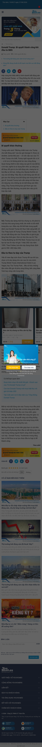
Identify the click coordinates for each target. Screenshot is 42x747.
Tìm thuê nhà (28, 367)
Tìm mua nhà (13, 367)
